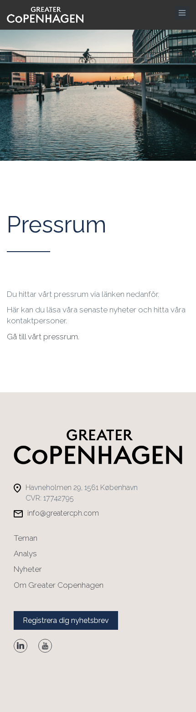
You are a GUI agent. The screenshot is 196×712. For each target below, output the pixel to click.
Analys (25, 553)
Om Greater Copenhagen (58, 585)
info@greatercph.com (63, 513)
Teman (25, 538)
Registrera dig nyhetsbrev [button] (66, 620)
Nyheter (28, 569)
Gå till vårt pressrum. (43, 336)
